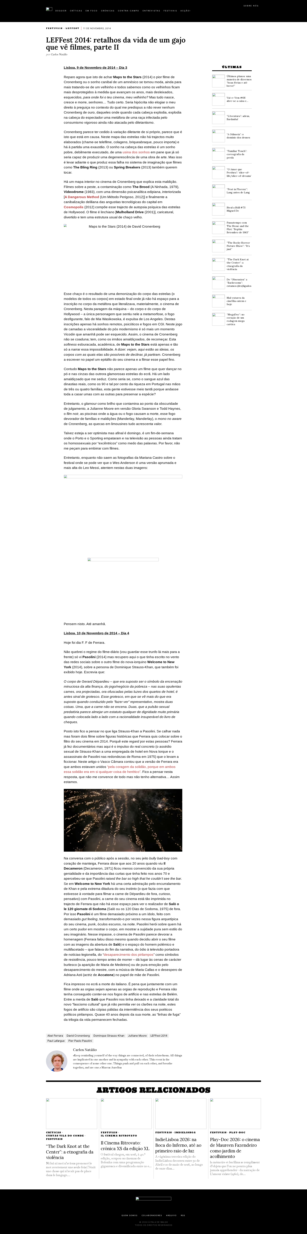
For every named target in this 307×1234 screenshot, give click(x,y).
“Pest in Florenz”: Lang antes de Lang (238, 191)
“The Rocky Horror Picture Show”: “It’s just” (238, 246)
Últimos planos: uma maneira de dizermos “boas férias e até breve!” (239, 81)
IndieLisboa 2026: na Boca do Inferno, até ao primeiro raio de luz (178, 1145)
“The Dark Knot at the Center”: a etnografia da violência (238, 264)
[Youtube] (249, 12)
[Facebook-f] (226, 12)
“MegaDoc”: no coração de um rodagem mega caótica (235, 319)
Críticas (53, 1132)
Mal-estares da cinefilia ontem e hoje (236, 301)
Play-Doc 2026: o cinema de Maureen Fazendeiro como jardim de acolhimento (235, 1148)
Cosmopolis (74, 207)
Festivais (54, 28)
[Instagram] (238, 12)
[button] (259, 12)
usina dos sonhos (136, 152)
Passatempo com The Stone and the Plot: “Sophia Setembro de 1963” (238, 227)
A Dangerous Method (82, 197)
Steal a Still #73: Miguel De (236, 209)
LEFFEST (72, 28)
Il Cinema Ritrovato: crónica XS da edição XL (125, 1145)
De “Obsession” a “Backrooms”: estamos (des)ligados (239, 282)
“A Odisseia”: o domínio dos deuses (238, 136)
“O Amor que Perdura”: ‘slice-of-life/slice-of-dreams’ (239, 172)
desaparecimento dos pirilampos (129, 954)
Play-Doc (237, 1132)
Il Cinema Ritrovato (119, 1135)
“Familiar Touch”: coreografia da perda (237, 154)
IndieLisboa (185, 1132)
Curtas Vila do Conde (65, 1135)
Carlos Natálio (59, 54)
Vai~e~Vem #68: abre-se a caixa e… (237, 99)
